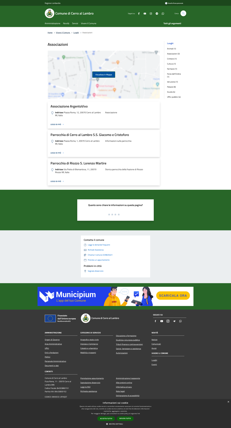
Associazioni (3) (173, 53)
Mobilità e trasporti (88, 352)
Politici (47, 356)
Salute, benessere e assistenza (128, 348)
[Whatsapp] (162, 13)
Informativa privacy (124, 386)
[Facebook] (137, 13)
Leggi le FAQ (85, 386)
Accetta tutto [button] (106, 419)
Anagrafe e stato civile (89, 339)
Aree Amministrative (53, 343)
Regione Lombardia (52, 3)
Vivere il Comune (63, 32)
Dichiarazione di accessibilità (127, 395)
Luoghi (76, 32)
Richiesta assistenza (88, 391)
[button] (115, 424)
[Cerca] (183, 13)
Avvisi (154, 348)
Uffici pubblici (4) (174, 96)
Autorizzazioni (122, 353)
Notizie (154, 339)
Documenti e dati (52, 365)
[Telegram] (156, 13)
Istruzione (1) (172, 81)
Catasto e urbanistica (89, 348)
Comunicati (156, 343)
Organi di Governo (52, 339)
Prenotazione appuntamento (92, 378)
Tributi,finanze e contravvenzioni (129, 344)
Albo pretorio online (124, 382)
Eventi (154, 364)
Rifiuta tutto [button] (125, 418)
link (138, 414)
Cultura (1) (171, 63)
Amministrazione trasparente (128, 378)
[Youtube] (143, 13)
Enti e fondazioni (51, 352)
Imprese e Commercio (89, 343)
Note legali (120, 391)
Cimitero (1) (172, 58)
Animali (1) (171, 48)
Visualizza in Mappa (103, 74)
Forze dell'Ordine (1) (174, 75)
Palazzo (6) (171, 86)
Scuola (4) (171, 91)
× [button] (228, 402)
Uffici (47, 348)
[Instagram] (150, 13)
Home (50, 32)
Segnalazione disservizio (90, 382)
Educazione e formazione (126, 335)
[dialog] (115, 413)
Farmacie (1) (172, 68)
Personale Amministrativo (55, 361)
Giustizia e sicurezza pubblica (128, 340)
